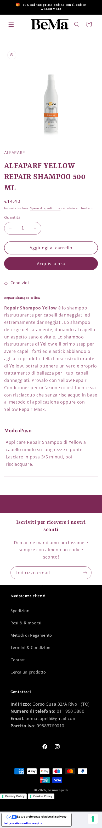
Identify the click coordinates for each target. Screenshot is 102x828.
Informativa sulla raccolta (23, 823)
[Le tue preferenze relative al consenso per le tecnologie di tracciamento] (93, 819)
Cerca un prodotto (28, 672)
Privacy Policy (15, 796)
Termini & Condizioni (31, 647)
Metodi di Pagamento (31, 635)
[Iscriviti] (85, 572)
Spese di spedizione (45, 208)
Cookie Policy (42, 796)
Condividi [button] (19, 282)
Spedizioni (20, 610)
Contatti (18, 659)
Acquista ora (51, 264)
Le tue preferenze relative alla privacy (41, 816)
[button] (11, 24)
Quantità (12, 217)
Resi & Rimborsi (25, 622)
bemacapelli (58, 790)
